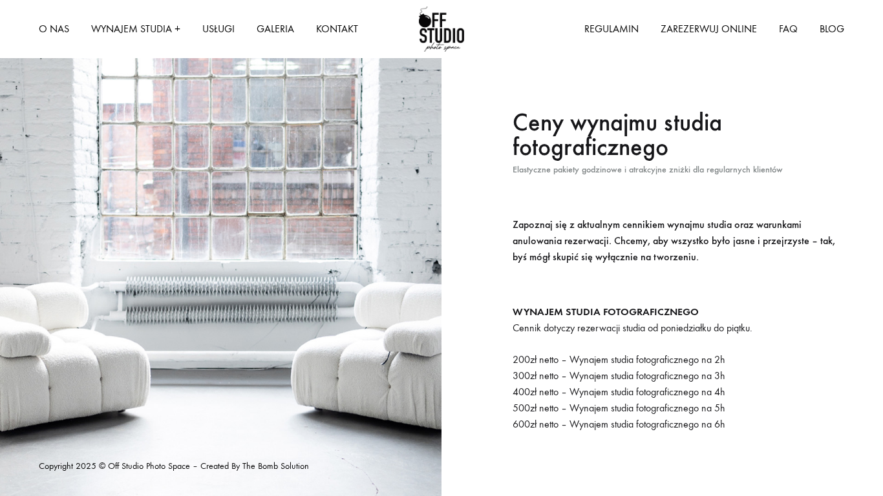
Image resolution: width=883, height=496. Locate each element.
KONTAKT (337, 29)
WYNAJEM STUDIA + (135, 29)
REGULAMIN (611, 29)
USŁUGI (218, 29)
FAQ (788, 29)
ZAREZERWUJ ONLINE (709, 29)
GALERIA (275, 29)
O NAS (54, 29)
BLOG (832, 29)
